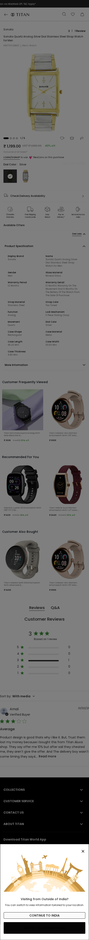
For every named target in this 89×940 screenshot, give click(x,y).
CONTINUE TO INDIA (44, 915)
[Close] (44, 849)
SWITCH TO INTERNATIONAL (45, 928)
